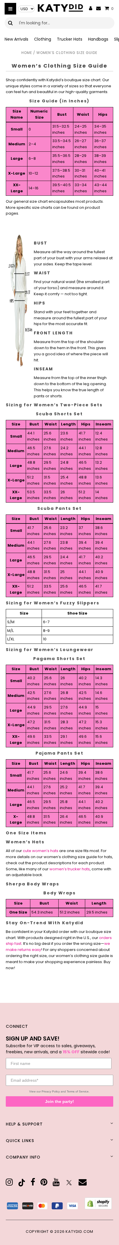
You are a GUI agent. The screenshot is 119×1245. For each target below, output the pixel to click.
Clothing (42, 39)
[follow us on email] (83, 1182)
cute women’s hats (40, 850)
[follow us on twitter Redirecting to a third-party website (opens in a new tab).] (69, 1182)
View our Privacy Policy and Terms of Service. (59, 1091)
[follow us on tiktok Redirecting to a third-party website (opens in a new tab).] (21, 1182)
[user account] (90, 9)
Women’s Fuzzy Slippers (66, 603)
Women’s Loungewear (64, 650)
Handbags (98, 39)
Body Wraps (43, 884)
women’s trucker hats (69, 869)
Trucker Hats (69, 39)
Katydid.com (79, 1231)
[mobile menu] (10, 9)
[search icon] (10, 23)
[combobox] (59, 23)
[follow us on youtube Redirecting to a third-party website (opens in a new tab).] (56, 1182)
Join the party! (59, 1101)
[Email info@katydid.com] (98, 8)
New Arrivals (16, 39)
